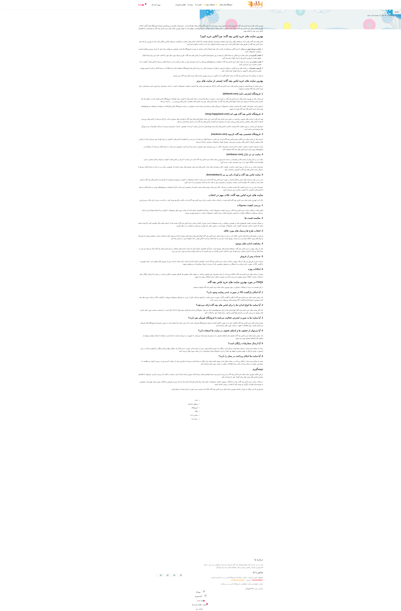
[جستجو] (150, 5)
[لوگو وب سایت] (255, 4)
